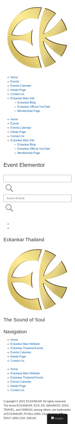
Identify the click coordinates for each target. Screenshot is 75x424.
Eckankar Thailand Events (26, 348)
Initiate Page (18, 89)
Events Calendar (20, 85)
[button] (37, 115)
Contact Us (17, 94)
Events (14, 81)
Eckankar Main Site (22, 98)
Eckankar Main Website (25, 343)
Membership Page (28, 110)
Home (14, 77)
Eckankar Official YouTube (33, 106)
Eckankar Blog (26, 102)
